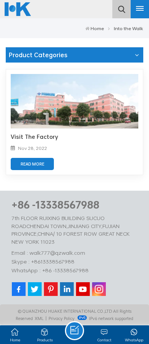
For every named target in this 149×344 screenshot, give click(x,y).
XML (39, 318)
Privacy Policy (61, 318)
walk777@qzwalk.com (57, 253)
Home (97, 28)
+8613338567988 (52, 261)
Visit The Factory (34, 136)
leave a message (74, 330)
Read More (32, 164)
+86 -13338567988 (55, 204)
